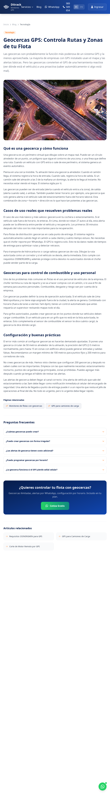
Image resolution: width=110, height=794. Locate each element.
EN (81, 6)
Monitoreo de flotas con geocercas (25, 405)
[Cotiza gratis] (103, 786)
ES (76, 6)
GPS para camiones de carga (65, 405)
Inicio (6, 24)
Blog (39, 6)
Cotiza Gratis (57, 505)
